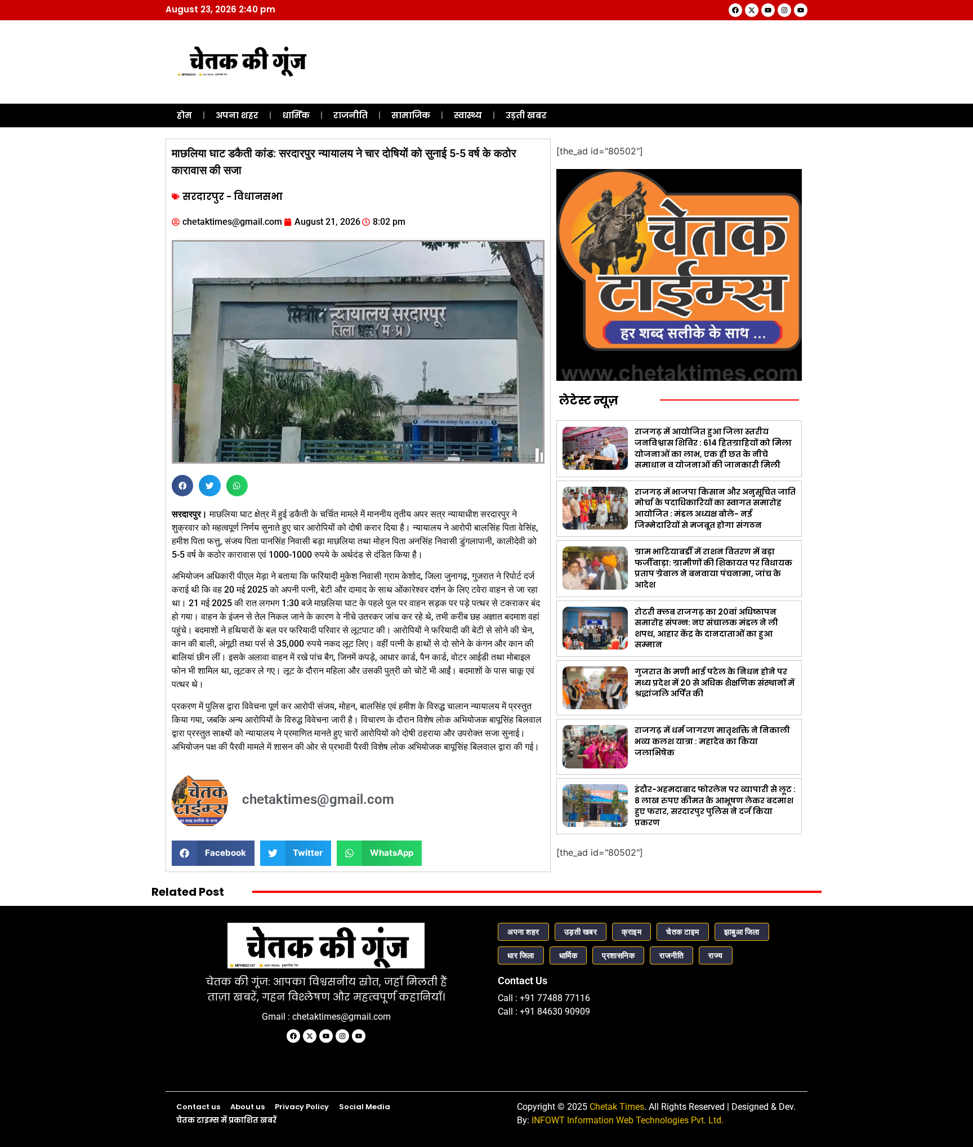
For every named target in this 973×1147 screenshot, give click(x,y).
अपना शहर (237, 115)
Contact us (198, 1106)
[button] (182, 485)
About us (247, 1106)
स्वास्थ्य (468, 115)
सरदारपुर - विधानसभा (232, 196)
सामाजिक (410, 115)
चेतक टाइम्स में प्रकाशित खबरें (226, 1120)
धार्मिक (296, 115)
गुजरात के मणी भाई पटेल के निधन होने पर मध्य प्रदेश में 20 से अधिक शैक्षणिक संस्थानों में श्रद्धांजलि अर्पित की (715, 682)
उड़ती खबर (526, 115)
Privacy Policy (302, 1106)
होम (184, 115)
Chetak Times (617, 1106)
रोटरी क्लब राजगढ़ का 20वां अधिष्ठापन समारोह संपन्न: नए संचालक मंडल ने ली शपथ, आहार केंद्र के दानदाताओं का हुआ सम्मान (706, 628)
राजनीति (350, 115)
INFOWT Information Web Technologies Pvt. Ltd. (628, 1120)
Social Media (364, 1106)
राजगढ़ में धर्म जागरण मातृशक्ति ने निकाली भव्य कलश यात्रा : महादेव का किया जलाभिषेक (712, 741)
